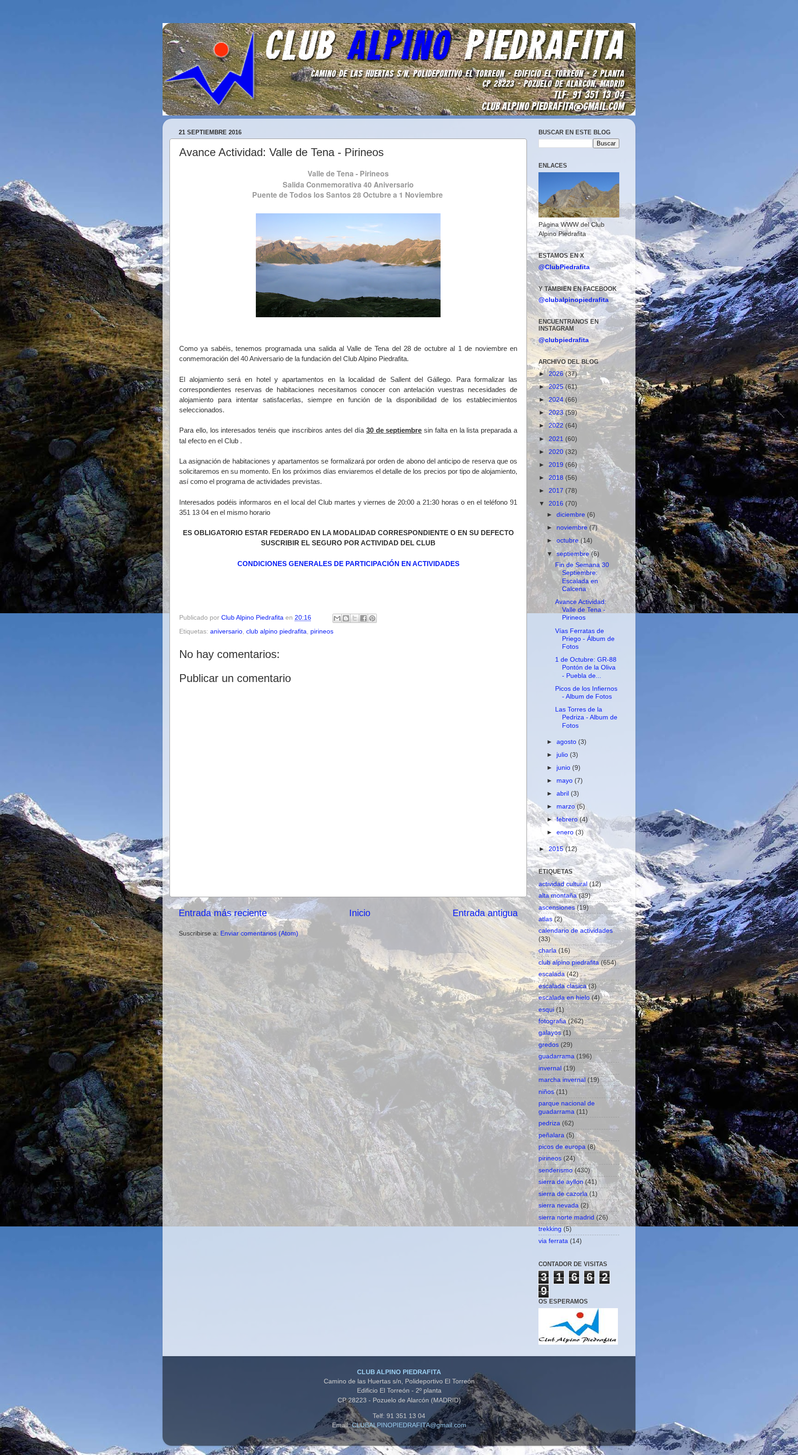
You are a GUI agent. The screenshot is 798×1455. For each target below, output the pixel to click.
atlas (545, 919)
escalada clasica (562, 986)
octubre (568, 540)
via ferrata (553, 1240)
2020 (557, 451)
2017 (557, 490)
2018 (557, 477)
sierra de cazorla (562, 1193)
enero (565, 832)
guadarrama (556, 1056)
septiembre (573, 553)
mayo (565, 780)
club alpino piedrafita (276, 631)
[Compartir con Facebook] (363, 618)
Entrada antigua (485, 913)
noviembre (572, 527)
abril (563, 793)
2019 (557, 464)
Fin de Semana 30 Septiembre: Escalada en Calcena (582, 576)
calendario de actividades (575, 930)
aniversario (226, 631)
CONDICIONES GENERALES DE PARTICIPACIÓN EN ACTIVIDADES (348, 564)
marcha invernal (562, 1079)
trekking (550, 1228)
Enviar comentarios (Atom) (259, 933)
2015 (557, 848)
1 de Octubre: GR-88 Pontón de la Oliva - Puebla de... (586, 667)
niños (546, 1091)
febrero (568, 819)
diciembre (571, 514)
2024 (557, 399)
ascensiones (556, 907)
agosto (567, 741)
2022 (557, 425)
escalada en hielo (564, 997)
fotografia (552, 1021)
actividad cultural (562, 883)
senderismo (555, 1170)
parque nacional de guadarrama (566, 1107)
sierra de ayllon (560, 1181)
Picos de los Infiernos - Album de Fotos (586, 692)
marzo (566, 806)
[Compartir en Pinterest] (372, 618)
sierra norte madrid (566, 1217)
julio (563, 754)
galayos (549, 1032)
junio (564, 767)
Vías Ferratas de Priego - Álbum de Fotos (585, 639)
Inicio (359, 913)
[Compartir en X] (354, 618)
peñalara (551, 1135)
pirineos (321, 631)
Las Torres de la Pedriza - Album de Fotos (586, 717)
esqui (546, 1009)
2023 (557, 412)
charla (547, 950)
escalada (551, 974)
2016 (557, 503)
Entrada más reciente (223, 913)
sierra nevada (558, 1205)
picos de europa (562, 1146)
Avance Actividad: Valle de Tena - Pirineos (580, 610)
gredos (548, 1044)
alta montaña (557, 895)
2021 (557, 438)
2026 (557, 373)
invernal (550, 1068)
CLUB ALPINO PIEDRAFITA (399, 1372)
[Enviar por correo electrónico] (337, 618)
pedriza (549, 1123)
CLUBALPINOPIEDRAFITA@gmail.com (409, 1425)
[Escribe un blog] (346, 618)
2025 (557, 386)
